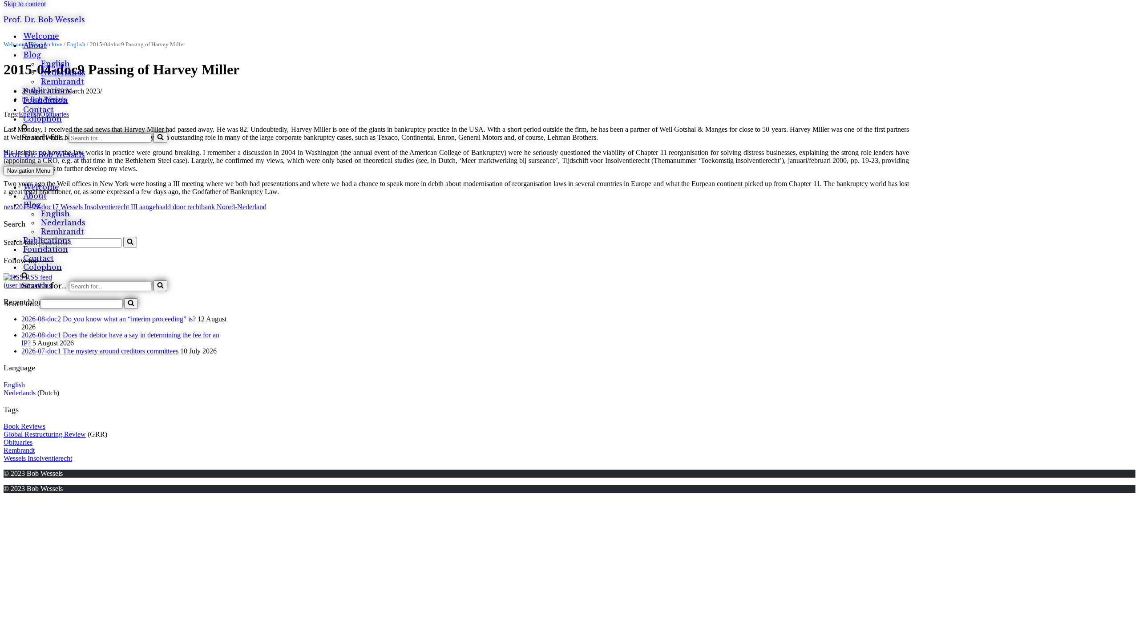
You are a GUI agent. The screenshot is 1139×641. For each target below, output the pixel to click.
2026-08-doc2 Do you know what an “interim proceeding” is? (108, 319)
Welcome (41, 36)
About (35, 45)
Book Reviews (24, 426)
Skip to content (25, 4)
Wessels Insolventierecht (38, 458)
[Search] (160, 137)
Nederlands (63, 72)
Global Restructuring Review (45, 434)
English (55, 63)
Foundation (45, 100)
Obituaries (18, 442)
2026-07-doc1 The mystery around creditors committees (99, 351)
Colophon (42, 118)
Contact (38, 109)
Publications (47, 90)
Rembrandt (62, 81)
